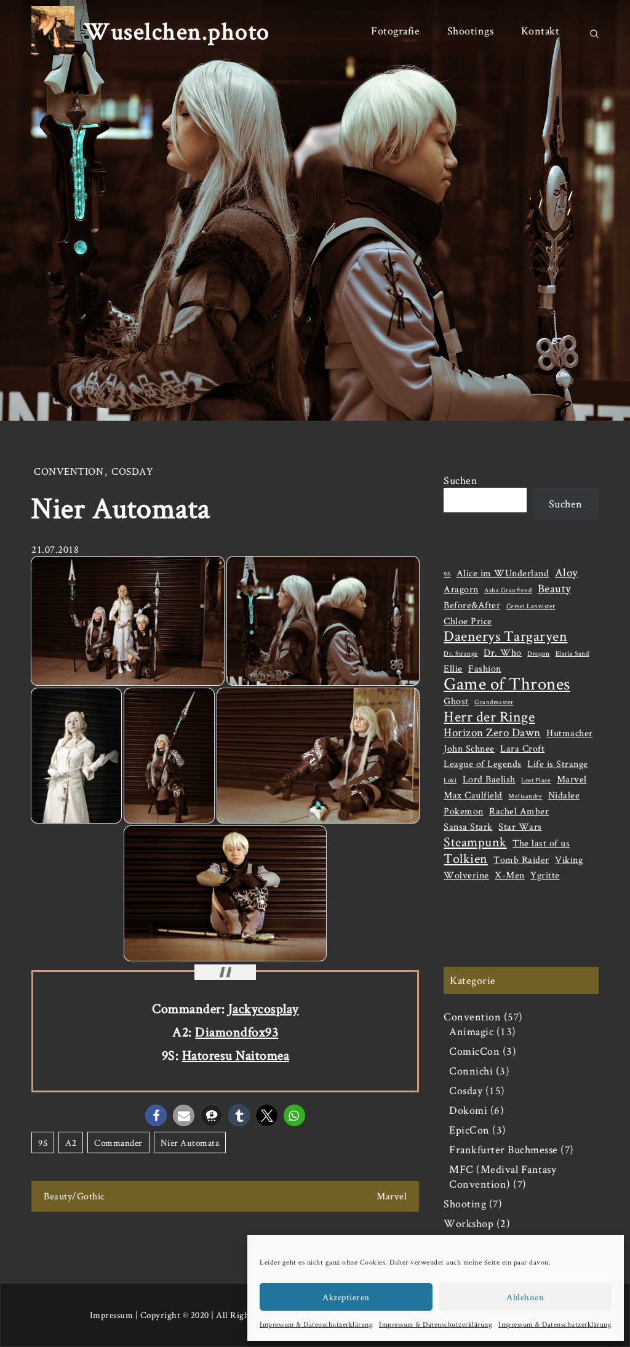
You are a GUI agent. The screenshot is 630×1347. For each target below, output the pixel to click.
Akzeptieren (346, 1297)
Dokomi (468, 1110)
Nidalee (564, 795)
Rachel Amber (519, 811)
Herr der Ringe (489, 716)
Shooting (465, 1203)
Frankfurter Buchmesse (503, 1149)
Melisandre (525, 796)
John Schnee (469, 748)
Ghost (456, 700)
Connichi (471, 1070)
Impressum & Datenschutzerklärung (316, 1324)
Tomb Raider (521, 859)
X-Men (510, 874)
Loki (450, 780)
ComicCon (474, 1051)
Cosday (132, 471)
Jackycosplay (263, 1008)
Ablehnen (525, 1297)
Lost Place (536, 780)
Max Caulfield (473, 795)
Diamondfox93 (236, 1031)
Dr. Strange (461, 653)
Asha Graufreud (508, 590)
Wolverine (466, 874)
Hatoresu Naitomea (236, 1054)
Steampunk (475, 841)
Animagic (471, 1031)
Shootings (470, 30)
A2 (70, 1142)
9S (42, 1142)
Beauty (554, 588)
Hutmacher (569, 732)
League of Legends (483, 763)
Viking (569, 859)
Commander (118, 1142)
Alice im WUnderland (503, 572)
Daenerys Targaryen (505, 636)
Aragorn (461, 588)
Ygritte (545, 874)
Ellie (453, 668)
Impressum (112, 1315)
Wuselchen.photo (177, 31)
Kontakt (540, 30)
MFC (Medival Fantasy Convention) (502, 1176)
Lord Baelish (489, 779)
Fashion (484, 668)
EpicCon (469, 1129)
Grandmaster (494, 701)
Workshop (468, 1223)
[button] (156, 1115)
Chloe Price (468, 620)
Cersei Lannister (531, 606)
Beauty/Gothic (74, 1196)
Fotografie (395, 30)
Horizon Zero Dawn (492, 732)
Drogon (538, 653)
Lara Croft (522, 748)
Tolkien (466, 858)
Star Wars (520, 826)
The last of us (541, 842)
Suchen (460, 480)
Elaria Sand (572, 653)
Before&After (472, 604)
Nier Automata (190, 1142)
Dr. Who (503, 652)
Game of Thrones (507, 683)
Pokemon (464, 811)
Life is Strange (557, 763)
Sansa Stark (468, 826)
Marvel (392, 1196)
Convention (68, 471)
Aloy (566, 572)
